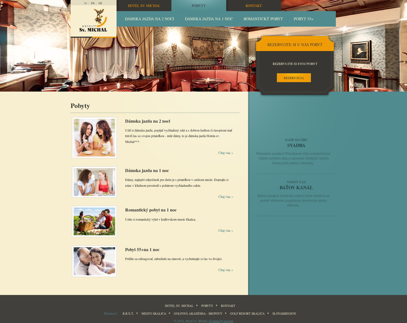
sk (85, 3)
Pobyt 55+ (303, 18)
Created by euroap (221, 321)
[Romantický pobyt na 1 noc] (94, 237)
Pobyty (199, 5)
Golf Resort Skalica (247, 313)
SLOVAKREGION (284, 313)
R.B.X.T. (128, 313)
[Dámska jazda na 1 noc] (94, 197)
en (93, 3)
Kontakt (254, 5)
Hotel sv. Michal (144, 5)
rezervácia (294, 77)
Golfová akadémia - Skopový (198, 313)
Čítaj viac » (225, 152)
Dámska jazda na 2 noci (149, 18)
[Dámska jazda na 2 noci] (94, 158)
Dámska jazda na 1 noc (209, 18)
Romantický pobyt (263, 18)
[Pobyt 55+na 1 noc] (94, 277)
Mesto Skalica (153, 313)
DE (100, 3)
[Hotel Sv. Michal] (94, 21)
